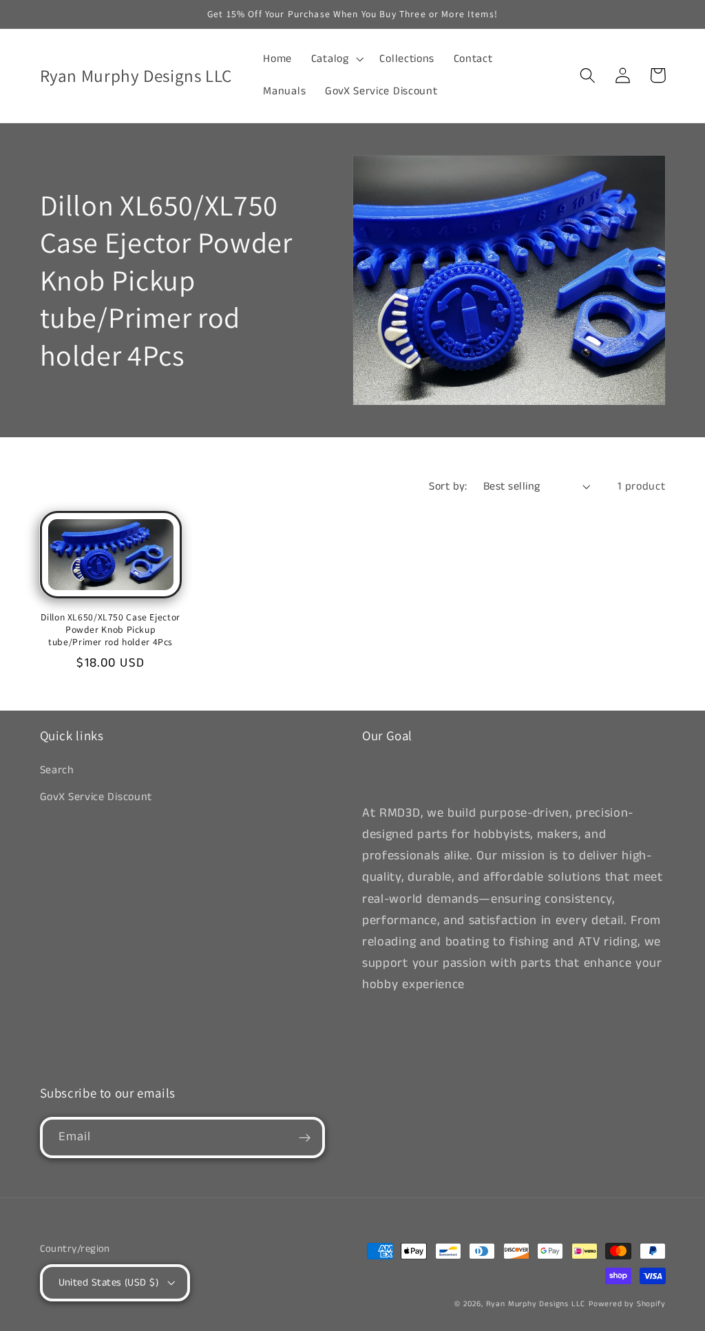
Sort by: (448, 486)
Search (57, 770)
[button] (336, 59)
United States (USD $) (109, 1282)
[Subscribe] (304, 1137)
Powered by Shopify (627, 1304)
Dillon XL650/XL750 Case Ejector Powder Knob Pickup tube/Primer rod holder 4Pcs (110, 629)
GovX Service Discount (96, 797)
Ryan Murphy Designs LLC (536, 1304)
